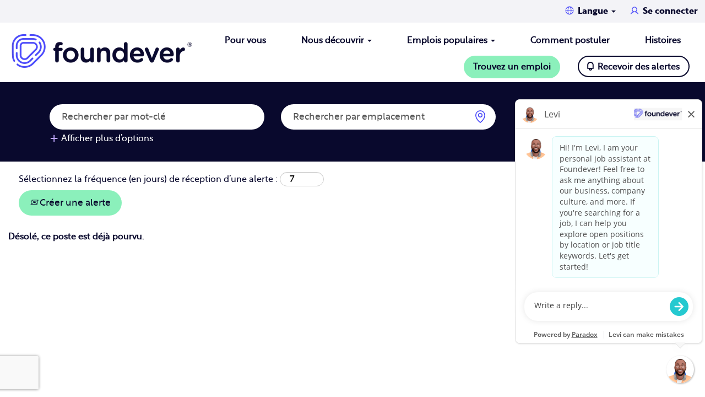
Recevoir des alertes (639, 66)
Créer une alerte (74, 202)
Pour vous (245, 40)
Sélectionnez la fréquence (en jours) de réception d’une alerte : (148, 179)
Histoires (663, 40)
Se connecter (670, 11)
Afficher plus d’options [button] (107, 138)
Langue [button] (594, 11)
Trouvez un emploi (512, 66)
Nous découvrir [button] (333, 40)
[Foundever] (102, 51)
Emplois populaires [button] (448, 40)
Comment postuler (570, 40)
